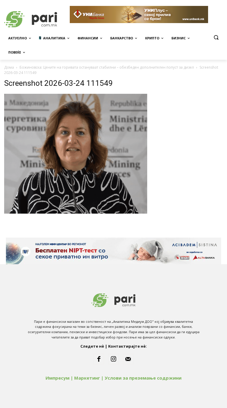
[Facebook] (98, 359)
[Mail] (128, 359)
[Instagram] (113, 359)
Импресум (57, 378)
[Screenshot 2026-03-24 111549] (75, 212)
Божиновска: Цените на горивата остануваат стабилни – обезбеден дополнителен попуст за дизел (107, 67)
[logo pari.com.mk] (113, 299)
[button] (216, 37)
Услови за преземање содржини (143, 378)
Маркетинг (87, 378)
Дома (9, 67)
